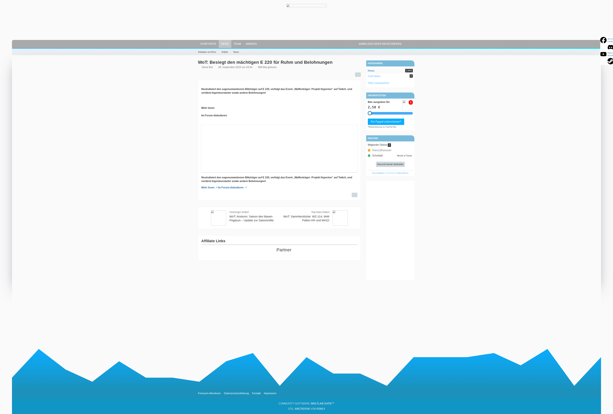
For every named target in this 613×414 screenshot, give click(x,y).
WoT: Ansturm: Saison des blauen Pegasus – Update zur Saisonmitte (251, 218)
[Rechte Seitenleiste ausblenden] (413, 51)
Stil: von (306, 408)
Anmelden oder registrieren (380, 44)
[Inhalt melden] (354, 195)
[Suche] (409, 44)
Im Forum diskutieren (231, 187)
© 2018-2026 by (390, 173)
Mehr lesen (208, 187)
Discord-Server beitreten (390, 164)
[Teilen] (358, 74)
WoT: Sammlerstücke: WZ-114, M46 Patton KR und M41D (306, 218)
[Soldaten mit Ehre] (306, 24)
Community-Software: (306, 403)
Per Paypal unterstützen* (386, 121)
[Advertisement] (390, 231)
